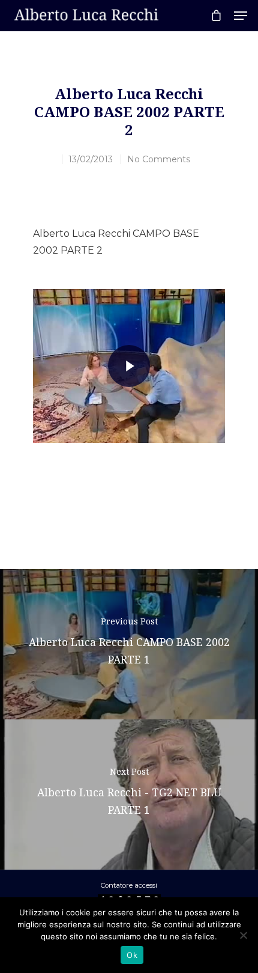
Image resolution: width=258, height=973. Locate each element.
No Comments (158, 159)
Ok (132, 955)
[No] (243, 935)
